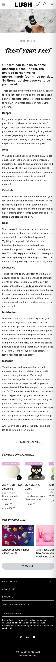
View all (28, 566)
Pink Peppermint (17, 326)
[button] (44, 3)
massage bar (18, 379)
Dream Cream (12, 350)
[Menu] (4, 4)
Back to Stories (30, 442)
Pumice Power (33, 200)
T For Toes (28, 285)
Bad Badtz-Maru (33, 487)
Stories (31, 41)
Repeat (32, 334)
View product (19, 477)
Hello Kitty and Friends (12, 487)
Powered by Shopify (28, 656)
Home (22, 41)
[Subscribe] (52, 613)
